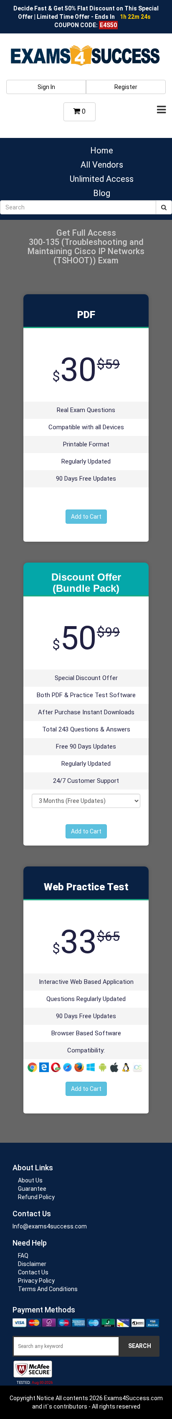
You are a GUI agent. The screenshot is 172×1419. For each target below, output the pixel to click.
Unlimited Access (102, 179)
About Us (30, 1180)
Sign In (46, 87)
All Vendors (102, 165)
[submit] (164, 207)
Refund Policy (36, 1197)
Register (125, 87)
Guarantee (32, 1188)
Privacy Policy (36, 1280)
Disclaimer (32, 1264)
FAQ (23, 1255)
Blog (101, 193)
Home (101, 150)
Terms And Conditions (48, 1289)
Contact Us (33, 1272)
